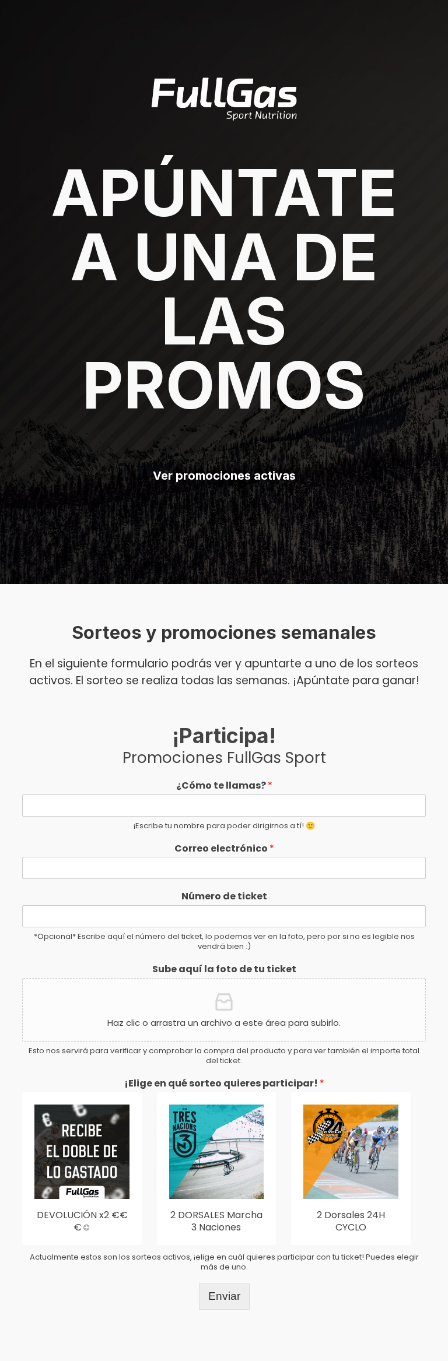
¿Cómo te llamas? (224, 786)
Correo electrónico (224, 849)
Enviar (224, 1296)
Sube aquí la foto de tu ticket (224, 969)
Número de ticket (224, 897)
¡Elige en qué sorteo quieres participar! (224, 1084)
